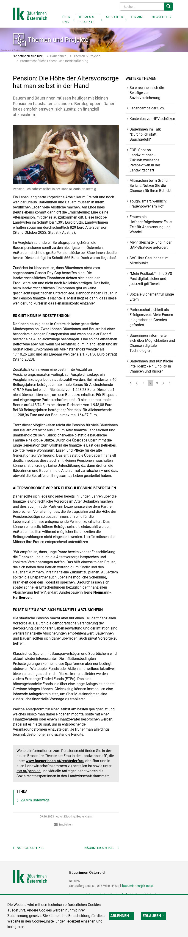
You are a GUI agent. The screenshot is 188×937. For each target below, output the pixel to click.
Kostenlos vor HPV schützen (152, 119)
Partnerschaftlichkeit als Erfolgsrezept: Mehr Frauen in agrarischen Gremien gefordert (151, 317)
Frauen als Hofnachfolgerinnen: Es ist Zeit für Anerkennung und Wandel (151, 224)
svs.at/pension (29, 771)
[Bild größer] (66, 154)
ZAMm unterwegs (35, 800)
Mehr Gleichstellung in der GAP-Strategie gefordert (150, 245)
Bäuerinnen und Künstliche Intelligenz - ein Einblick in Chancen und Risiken (151, 366)
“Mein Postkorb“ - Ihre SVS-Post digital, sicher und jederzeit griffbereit (151, 278)
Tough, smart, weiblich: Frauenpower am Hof (148, 203)
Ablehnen (119, 916)
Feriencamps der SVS (147, 108)
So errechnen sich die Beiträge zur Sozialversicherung (147, 92)
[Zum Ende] (170, 383)
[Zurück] (137, 383)
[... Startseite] (30, 13)
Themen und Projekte (58, 39)
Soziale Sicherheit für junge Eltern (152, 297)
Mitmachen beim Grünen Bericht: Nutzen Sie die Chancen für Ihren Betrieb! (150, 185)
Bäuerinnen (58, 56)
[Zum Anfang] (130, 383)
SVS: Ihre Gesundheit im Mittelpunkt (149, 260)
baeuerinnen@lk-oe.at (137, 886)
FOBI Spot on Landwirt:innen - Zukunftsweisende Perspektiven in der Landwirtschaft (145, 160)
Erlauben (152, 916)
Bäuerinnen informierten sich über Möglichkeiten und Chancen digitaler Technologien (152, 343)
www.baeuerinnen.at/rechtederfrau (55, 761)
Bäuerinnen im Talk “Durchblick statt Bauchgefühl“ (145, 134)
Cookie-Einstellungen (49, 921)
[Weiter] (164, 383)
